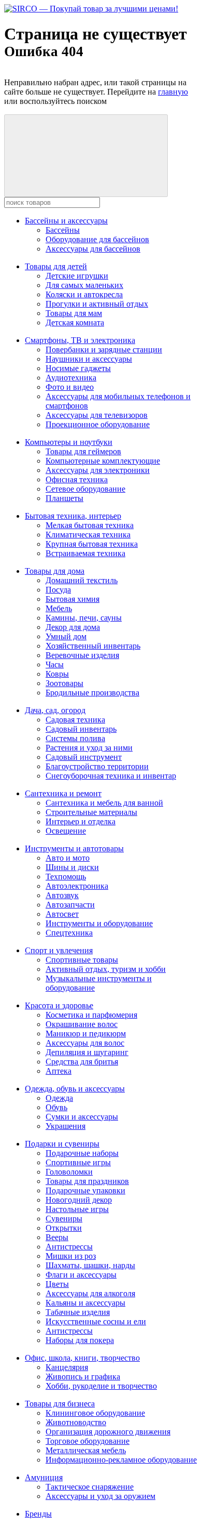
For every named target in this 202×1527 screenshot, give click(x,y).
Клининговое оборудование (95, 1412)
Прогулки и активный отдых (97, 303)
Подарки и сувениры (62, 1143)
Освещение (66, 830)
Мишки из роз (71, 1256)
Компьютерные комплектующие (103, 460)
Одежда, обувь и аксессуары (75, 1088)
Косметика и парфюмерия (91, 1014)
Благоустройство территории (97, 766)
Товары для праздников (87, 1181)
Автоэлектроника (77, 885)
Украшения (65, 1126)
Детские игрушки (77, 275)
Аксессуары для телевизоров (97, 415)
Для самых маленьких (84, 285)
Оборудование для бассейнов (97, 239)
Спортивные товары (82, 959)
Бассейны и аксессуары (66, 220)
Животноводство (76, 1422)
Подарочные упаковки (85, 1190)
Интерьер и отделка (81, 821)
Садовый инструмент (84, 757)
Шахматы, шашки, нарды (90, 1265)
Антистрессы (69, 1246)
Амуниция (44, 1477)
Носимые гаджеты (78, 368)
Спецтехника (69, 932)
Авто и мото (68, 857)
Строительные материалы (91, 812)
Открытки (64, 1227)
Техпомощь (66, 876)
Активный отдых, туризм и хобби (106, 969)
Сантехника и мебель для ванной (104, 802)
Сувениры (64, 1218)
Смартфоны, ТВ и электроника (80, 340)
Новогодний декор (79, 1199)
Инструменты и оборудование (99, 923)
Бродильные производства (92, 692)
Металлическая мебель (86, 1450)
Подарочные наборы (82, 1153)
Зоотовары (64, 683)
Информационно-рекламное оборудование (121, 1459)
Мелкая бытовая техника (90, 525)
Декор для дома (73, 627)
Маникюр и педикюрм (86, 1033)
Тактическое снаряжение (90, 1486)
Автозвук (62, 895)
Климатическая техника (88, 534)
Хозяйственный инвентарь (93, 645)
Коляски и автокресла (84, 294)
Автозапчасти (70, 904)
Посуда (58, 589)
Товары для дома (54, 571)
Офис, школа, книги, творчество (82, 1357)
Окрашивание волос (82, 1024)
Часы (55, 664)
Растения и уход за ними (89, 747)
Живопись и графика (83, 1376)
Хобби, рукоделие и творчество (101, 1385)
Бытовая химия (72, 599)
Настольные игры (77, 1209)
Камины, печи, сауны (84, 617)
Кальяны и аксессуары (85, 1302)
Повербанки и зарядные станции (104, 349)
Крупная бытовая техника (92, 543)
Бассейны (63, 230)
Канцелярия (67, 1367)
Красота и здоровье (59, 1005)
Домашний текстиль (82, 580)
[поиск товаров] (86, 155)
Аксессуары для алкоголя (90, 1293)
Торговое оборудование (87, 1441)
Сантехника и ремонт (63, 793)
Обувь (56, 1107)
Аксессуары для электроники (98, 470)
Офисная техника (77, 479)
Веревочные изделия (82, 655)
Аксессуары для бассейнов (93, 248)
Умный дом (66, 636)
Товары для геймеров (83, 451)
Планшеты (64, 498)
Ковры (57, 673)
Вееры (57, 1237)
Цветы (57, 1284)
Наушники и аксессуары (89, 358)
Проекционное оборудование (98, 424)
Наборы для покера (80, 1340)
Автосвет (62, 914)
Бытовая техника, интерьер (73, 515)
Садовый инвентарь (81, 729)
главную (173, 91)
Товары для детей (56, 266)
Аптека (58, 1071)
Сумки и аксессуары (82, 1116)
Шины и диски (72, 867)
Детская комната (75, 322)
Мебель (59, 608)
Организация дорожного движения (108, 1431)
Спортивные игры (78, 1162)
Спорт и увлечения (59, 950)
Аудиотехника (71, 377)
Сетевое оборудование (85, 488)
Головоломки (69, 1171)
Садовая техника (75, 719)
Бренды (38, 1513)
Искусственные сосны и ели (96, 1321)
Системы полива (75, 738)
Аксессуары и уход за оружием (100, 1496)
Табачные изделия (78, 1312)
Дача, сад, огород (55, 710)
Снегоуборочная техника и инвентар (111, 775)
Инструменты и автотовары (74, 848)
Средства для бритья (82, 1061)
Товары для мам (74, 313)
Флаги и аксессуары (81, 1274)
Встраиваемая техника (85, 553)
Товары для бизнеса (60, 1403)
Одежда (59, 1098)
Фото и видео (70, 387)
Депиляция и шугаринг (87, 1052)
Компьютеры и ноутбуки (68, 442)
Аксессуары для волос (85, 1042)
